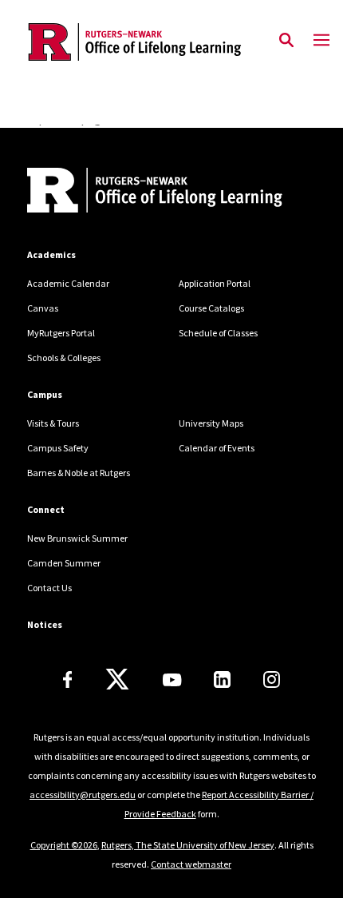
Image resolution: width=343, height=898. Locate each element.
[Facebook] (68, 679)
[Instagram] (271, 679)
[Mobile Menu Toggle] (321, 40)
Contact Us (49, 588)
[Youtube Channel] (172, 680)
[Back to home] (134, 192)
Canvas (42, 308)
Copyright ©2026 (63, 845)
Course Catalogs (211, 308)
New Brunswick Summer (77, 538)
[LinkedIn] (222, 679)
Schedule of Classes (218, 333)
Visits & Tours (53, 423)
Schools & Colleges (64, 358)
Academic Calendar (68, 283)
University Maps (211, 423)
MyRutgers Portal (61, 333)
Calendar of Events (216, 448)
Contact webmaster (191, 864)
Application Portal (214, 283)
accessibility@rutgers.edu (83, 795)
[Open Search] (286, 40)
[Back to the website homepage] (135, 42)
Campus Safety (58, 448)
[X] (117, 679)
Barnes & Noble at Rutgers (78, 473)
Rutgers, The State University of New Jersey (187, 845)
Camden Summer (64, 563)
